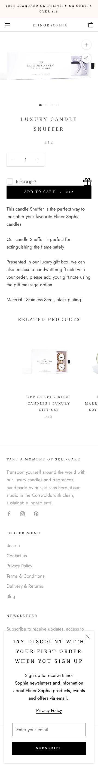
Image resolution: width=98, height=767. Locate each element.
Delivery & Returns (25, 586)
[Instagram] (22, 513)
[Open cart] (90, 25)
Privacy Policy (49, 710)
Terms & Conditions (25, 576)
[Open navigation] (7, 25)
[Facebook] (9, 513)
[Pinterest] (36, 513)
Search (13, 545)
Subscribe (49, 748)
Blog (11, 596)
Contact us (17, 555)
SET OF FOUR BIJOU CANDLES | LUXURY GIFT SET (49, 404)
